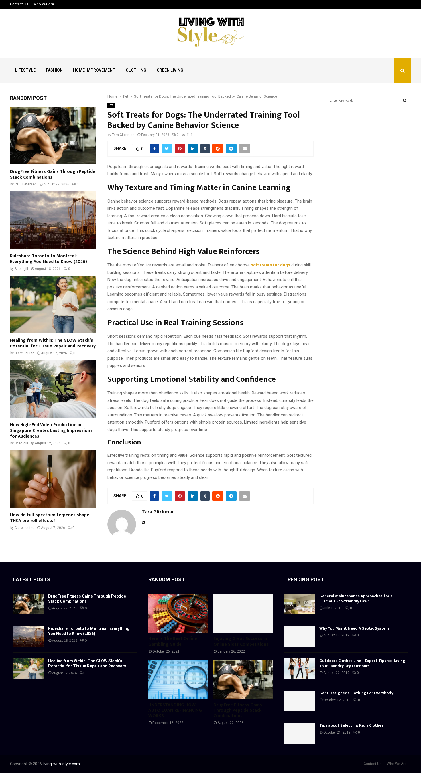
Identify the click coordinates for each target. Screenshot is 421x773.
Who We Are (43, 4)
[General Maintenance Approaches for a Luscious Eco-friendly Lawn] (299, 604)
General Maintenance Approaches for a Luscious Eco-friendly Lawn (356, 598)
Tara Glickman (123, 135)
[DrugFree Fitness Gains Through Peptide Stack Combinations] (53, 135)
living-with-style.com (61, 764)
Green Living (170, 70)
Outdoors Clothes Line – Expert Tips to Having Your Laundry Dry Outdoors (362, 663)
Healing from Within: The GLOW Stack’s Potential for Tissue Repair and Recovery (53, 343)
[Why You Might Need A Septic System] (299, 636)
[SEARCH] (405, 100)
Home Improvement (94, 70)
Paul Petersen (26, 184)
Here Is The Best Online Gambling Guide (172, 641)
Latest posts (31, 579)
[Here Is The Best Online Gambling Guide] (178, 613)
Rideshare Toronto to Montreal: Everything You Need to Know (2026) (48, 259)
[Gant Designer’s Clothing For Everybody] (299, 701)
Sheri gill (21, 269)
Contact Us (19, 4)
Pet (111, 105)
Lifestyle (25, 70)
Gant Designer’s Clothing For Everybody (356, 693)
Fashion (54, 70)
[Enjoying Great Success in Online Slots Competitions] (243, 613)
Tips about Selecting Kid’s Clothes (351, 725)
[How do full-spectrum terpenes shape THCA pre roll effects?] (53, 479)
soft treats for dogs (270, 265)
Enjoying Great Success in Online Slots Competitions (241, 641)
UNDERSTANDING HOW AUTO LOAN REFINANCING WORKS (175, 710)
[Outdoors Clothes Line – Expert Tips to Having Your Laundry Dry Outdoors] (299, 668)
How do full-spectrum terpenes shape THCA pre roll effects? (49, 518)
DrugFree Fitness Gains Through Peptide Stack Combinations (52, 174)
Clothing (136, 70)
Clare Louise (24, 353)
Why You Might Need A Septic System (354, 628)
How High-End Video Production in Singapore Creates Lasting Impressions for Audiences (51, 430)
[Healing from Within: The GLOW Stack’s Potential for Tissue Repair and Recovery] (53, 304)
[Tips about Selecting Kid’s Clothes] (299, 733)
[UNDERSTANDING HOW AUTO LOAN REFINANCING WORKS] (178, 679)
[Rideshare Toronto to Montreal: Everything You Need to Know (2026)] (53, 220)
